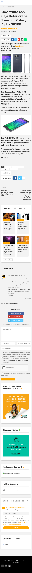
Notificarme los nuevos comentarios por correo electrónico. (15, 374)
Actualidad (21, 219)
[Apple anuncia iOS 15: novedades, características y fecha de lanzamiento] (9, 240)
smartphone (5, 169)
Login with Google (17, 316)
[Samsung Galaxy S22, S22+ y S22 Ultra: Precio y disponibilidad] (9, 217)
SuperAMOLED (14, 169)
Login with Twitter (17, 320)
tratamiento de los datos (14, 360)
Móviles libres (5, 28)
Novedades (13, 28)
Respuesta (28, 298)
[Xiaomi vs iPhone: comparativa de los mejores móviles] (23, 217)
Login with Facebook (17, 313)
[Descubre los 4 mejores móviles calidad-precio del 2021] (23, 240)
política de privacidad (15, 524)
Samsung (8, 166)
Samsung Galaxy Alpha (17, 166)
